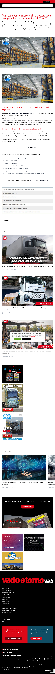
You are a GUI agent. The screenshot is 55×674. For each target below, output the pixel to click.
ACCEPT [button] (17, 339)
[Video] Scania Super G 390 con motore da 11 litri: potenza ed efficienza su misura (27, 266)
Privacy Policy (16, 660)
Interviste (12, 313)
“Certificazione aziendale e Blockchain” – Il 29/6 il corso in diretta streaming (22, 483)
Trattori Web (5, 603)
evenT (3, 621)
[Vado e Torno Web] (6, 1)
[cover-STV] (27, 427)
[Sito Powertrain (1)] (34, 542)
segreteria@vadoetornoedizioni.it (13, 655)
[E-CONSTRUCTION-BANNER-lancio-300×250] (12, 561)
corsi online (6, 220)
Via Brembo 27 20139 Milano (11, 649)
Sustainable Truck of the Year (10, 608)
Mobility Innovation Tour (8, 617)
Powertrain (5, 599)
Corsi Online (13, 487)
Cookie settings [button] (26, 339)
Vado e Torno (5, 588)
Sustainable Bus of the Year (9, 610)
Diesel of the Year (6, 612)
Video (14, 269)
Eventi (12, 356)
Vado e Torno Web (7, 590)
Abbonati (46, 1)
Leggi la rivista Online (13, 638)
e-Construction (6, 606)
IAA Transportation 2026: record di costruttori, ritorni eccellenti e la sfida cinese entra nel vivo (27, 352)
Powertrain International (8, 601)
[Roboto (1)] (27, 374)
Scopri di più (36, 638)
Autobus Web (5, 595)
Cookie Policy (24, 660)
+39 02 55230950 (7, 652)
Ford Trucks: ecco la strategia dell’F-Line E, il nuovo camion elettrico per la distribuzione (25, 309)
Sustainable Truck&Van (8, 592)
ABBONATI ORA (27, 506)
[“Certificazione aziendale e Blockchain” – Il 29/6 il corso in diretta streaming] (24, 467)
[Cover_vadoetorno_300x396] (27, 398)
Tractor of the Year (7, 615)
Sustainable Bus (6, 597)
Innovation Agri (6, 619)
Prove (12, 269)
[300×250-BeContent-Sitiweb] (12, 542)
